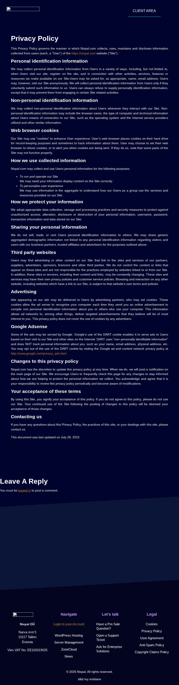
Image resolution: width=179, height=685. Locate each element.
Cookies (152, 624)
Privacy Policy (151, 631)
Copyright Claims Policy (152, 652)
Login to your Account (68, 624)
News (69, 656)
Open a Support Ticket (107, 638)
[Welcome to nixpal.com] (23, 11)
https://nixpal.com (83, 53)
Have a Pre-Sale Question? (108, 626)
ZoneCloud (69, 649)
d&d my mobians (89, 679)
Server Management (68, 642)
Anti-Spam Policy (151, 645)
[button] (170, 10)
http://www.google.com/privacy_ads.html (38, 353)
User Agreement (152, 638)
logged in (24, 490)
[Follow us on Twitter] (27, 662)
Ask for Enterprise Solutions (109, 649)
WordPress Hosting (69, 635)
